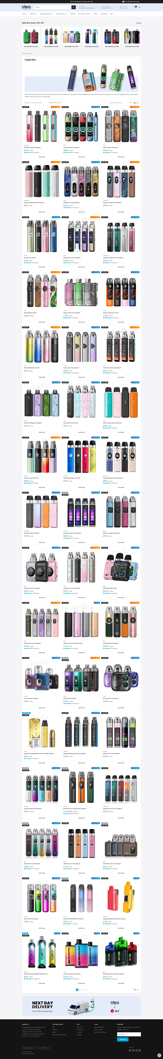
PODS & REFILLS (60, 14)
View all (138, 23)
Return (54, 1032)
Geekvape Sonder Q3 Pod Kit (71, 478)
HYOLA (64, 972)
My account (124, 8)
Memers (105, 751)
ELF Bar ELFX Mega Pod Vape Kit (33, 423)
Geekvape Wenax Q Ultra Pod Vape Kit (74, 753)
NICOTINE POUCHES (83, 14)
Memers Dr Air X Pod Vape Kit (111, 753)
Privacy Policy (98, 1030)
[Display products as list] (137, 103)
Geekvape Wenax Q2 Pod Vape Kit (113, 478)
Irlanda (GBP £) (43, 1048)
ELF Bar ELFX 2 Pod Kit (30, 258)
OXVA (64, 255)
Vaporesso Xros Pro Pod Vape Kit (112, 808)
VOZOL (64, 145)
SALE (111, 14)
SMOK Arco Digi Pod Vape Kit (111, 533)
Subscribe (123, 1039)
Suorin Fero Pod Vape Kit (31, 919)
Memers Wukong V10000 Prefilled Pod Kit (36, 974)
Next (135, 990)
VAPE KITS (32, 14)
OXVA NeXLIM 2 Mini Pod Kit (32, 368)
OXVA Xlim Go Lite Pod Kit (70, 423)
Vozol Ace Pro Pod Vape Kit (111, 698)
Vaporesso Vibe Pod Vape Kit (32, 147)
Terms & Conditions (100, 1032)
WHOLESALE (104, 14)
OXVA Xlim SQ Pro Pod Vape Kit (112, 864)
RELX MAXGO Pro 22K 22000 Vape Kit (113, 974)
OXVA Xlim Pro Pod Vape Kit (32, 864)
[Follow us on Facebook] (130, 1050)
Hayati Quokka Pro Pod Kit (111, 313)
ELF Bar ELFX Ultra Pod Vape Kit (72, 533)
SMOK (64, 200)
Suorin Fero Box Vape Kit (31, 698)
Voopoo (26, 476)
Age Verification (99, 1027)
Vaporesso (26, 145)
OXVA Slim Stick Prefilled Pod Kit (72, 643)
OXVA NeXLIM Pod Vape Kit (110, 643)
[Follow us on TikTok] (140, 1050)
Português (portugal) (28, 1048)
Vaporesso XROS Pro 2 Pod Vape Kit (113, 258)
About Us (79, 1027)
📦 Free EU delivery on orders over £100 (81, 1)
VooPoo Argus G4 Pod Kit (31, 478)
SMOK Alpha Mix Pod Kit (110, 588)
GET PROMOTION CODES (132, 1)
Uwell (104, 145)
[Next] (140, 35)
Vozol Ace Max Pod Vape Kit (71, 147)
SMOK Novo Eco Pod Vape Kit (71, 864)
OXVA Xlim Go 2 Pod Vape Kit (71, 588)
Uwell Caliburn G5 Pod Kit (110, 147)
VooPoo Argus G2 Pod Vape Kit (33, 808)
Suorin (25, 696)
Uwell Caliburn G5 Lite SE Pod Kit (112, 423)
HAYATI (104, 310)
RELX (104, 972)
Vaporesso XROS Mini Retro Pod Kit (34, 202)
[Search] (73, 7)
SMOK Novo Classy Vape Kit (71, 202)
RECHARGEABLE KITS (45, 14)
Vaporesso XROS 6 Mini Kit (31, 533)
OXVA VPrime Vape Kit (69, 698)
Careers (79, 1032)
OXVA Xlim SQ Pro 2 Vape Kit (32, 588)
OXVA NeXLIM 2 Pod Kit (30, 313)
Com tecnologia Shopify (28, 1054)
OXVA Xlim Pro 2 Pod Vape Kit (32, 643)
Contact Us (80, 1030)
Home (23, 53)
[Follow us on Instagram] (136, 1050)
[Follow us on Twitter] (133, 1050)
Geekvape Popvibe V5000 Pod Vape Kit (114, 919)
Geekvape (65, 476)
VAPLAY (25, 751)
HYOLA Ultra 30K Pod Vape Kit (72, 974)
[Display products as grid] (134, 103)
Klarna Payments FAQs (59, 1035)
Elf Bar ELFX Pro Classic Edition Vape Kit (74, 808)
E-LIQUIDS (72, 14)
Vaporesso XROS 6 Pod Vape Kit (112, 202)
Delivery (54, 1030)
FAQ (53, 1027)
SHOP (23, 14)
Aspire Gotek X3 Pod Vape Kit (71, 313)
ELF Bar (25, 255)
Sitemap (79, 1035)
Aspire (64, 310)
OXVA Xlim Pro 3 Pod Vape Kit (71, 258)
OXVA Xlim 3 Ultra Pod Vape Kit (112, 368)
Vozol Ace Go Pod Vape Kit (71, 368)
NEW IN (96, 14)
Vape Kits (29, 53)
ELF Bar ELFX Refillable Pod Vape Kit (73, 919)
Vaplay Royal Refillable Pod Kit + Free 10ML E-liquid (39, 753)
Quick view (42, 157)
